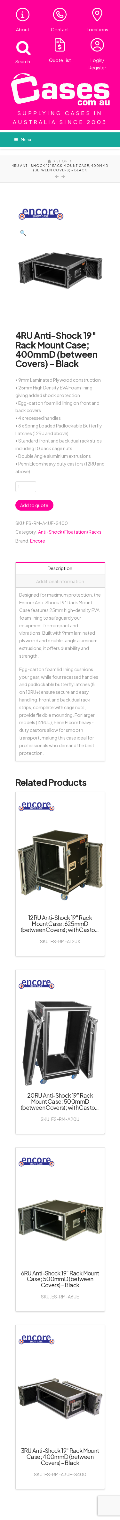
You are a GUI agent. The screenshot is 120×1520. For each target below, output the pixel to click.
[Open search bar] (19, 46)
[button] (23, 232)
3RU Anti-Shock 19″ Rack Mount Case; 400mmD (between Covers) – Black (60, 1456)
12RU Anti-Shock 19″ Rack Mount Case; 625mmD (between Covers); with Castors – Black (60, 926)
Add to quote (34, 505)
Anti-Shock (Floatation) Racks (69, 532)
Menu (26, 139)
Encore (37, 541)
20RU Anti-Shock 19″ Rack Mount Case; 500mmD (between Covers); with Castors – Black (60, 1104)
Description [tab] (60, 568)
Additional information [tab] (60, 581)
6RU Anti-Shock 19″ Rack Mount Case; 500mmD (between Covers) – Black (60, 1279)
